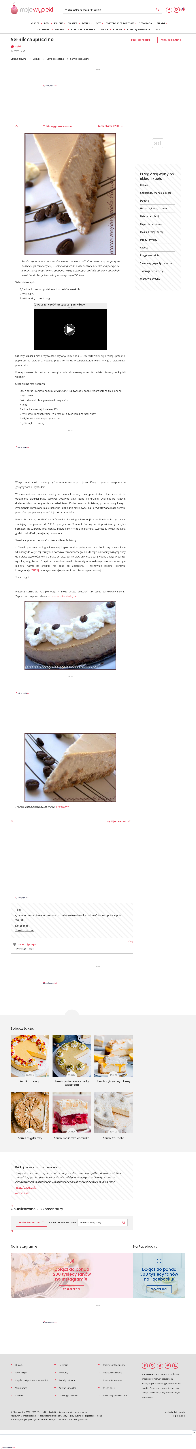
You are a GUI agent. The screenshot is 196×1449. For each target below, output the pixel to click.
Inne (157, 29)
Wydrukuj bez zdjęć (25, 949)
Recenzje (63, 1364)
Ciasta (35, 23)
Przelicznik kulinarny (112, 1372)
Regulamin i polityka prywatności (31, 1380)
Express (117, 29)
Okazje (104, 29)
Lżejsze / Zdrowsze (138, 29)
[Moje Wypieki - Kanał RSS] (175, 1366)
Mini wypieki (43, 29)
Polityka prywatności (58, 1419)
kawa (31, 915)
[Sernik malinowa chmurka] (72, 1112)
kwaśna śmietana (46, 915)
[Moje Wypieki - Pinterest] (168, 1366)
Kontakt (19, 1395)
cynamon (20, 915)
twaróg (19, 919)
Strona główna (18, 58)
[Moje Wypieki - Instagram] (177, 10)
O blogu (19, 1364)
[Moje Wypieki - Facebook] (169, 10)
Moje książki (21, 1372)
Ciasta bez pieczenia (83, 29)
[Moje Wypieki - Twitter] (160, 1366)
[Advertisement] (98, 77)
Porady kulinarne (67, 1380)
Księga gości (109, 1387)
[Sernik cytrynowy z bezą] (113, 1056)
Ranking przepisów (68, 1395)
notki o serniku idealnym (61, 596)
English (18, 46)
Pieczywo (60, 29)
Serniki (161, 23)
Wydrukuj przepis (26, 944)
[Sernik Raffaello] (113, 1112)
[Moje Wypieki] (32, 9)
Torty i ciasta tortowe (120, 23)
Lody (98, 23)
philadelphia (114, 915)
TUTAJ (35, 570)
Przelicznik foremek (112, 1380)
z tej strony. (62, 806)
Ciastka (72, 23)
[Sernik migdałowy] (30, 1112)
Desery (86, 23)
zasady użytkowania (78, 1419)
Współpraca (21, 1387)
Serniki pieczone (55, 58)
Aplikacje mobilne (67, 1387)
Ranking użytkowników (114, 1364)
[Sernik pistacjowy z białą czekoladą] (72, 1056)
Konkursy (63, 1372)
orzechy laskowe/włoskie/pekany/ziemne (81, 915)
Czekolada (145, 23)
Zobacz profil (71, 1289)
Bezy (46, 23)
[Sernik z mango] (30, 1056)
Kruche (58, 23)
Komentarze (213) (108, 126)
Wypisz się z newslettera (115, 1395)
